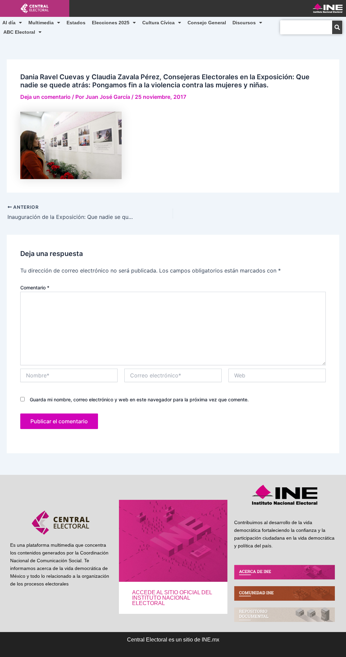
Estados (76, 22)
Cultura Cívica (158, 22)
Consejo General (207, 22)
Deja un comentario (45, 96)
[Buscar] (337, 27)
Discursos (244, 22)
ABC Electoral (19, 32)
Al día (9, 22)
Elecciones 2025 (110, 22)
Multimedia (41, 22)
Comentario (34, 287)
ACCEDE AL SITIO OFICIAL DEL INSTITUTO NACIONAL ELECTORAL (172, 598)
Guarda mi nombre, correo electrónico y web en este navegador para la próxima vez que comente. (139, 399)
